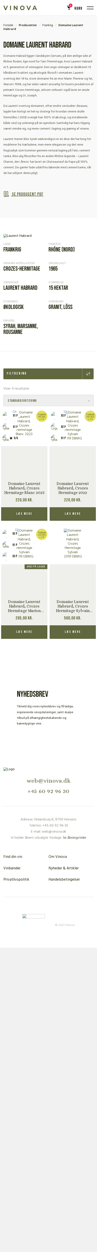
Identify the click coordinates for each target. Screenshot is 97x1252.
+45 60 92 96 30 (48, 791)
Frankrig (47, 25)
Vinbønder (12, 868)
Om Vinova (57, 857)
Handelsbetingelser (64, 880)
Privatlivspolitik (16, 880)
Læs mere (24, 514)
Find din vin (12, 857)
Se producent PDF (27, 194)
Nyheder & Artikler (63, 868)
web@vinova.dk (49, 780)
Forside (8, 25)
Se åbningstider (74, 838)
